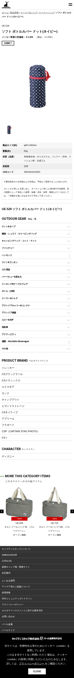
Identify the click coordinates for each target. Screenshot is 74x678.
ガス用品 (6, 269)
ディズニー (8, 456)
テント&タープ (9, 226)
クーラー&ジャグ (10, 298)
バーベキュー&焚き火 (12, 276)
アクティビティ (9, 334)
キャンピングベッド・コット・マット (19, 240)
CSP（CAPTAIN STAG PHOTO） (21, 431)
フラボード (8, 424)
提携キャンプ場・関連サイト (16, 567)
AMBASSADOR (9, 555)
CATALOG (7, 561)
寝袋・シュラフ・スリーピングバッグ (19, 233)
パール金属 (7, 624)
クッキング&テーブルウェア (15, 284)
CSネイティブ (10, 412)
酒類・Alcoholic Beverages (15, 341)
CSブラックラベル (12, 374)
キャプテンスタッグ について (16, 549)
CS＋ (5, 437)
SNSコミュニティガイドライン (17, 598)
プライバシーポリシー (12, 604)
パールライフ (8, 630)
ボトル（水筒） (9, 291)
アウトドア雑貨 (9, 312)
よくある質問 (8, 580)
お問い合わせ (8, 616)
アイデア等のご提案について (16, 586)
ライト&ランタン (10, 262)
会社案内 (6, 573)
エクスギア (8, 386)
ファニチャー (8, 248)
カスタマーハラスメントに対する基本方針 (22, 610)
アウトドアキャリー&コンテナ (16, 305)
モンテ (5, 393)
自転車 (5, 327)
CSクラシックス (11, 380)
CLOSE (37, 671)
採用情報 (6, 592)
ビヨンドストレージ (13, 405)
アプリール (8, 418)
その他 (5, 348)
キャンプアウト (10, 399)
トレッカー (8, 367)
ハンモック (7, 255)
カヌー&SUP (7, 319)
